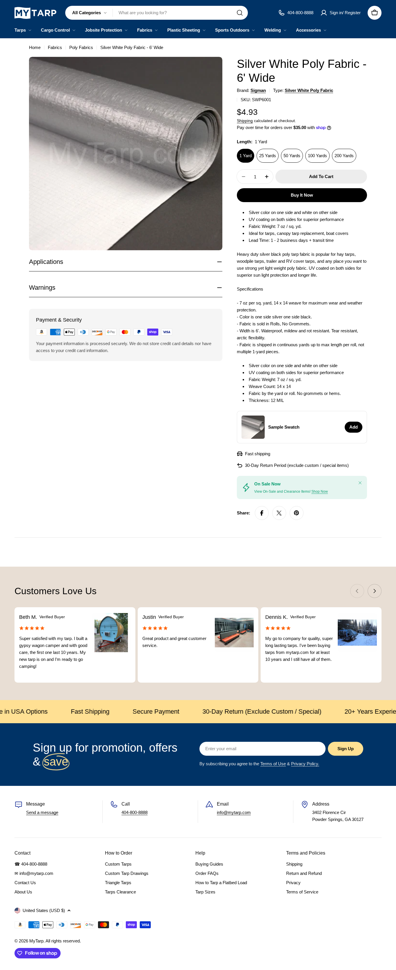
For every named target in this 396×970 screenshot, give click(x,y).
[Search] (239, 12)
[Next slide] (375, 591)
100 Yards (317, 155)
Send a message (42, 812)
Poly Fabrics (81, 47)
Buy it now (302, 195)
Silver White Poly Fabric (309, 90)
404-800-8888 (134, 812)
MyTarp (36, 940)
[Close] (360, 482)
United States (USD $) (44, 910)
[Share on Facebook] (262, 513)
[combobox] (156, 13)
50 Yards (292, 155)
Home (35, 47)
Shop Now (319, 491)
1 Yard (245, 155)
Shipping (245, 121)
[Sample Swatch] (253, 427)
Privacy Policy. (305, 763)
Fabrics (55, 47)
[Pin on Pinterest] (297, 513)
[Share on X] (279, 513)
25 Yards (267, 155)
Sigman (258, 90)
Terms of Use (273, 763)
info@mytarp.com (234, 812)
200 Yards (344, 155)
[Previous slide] (357, 591)
